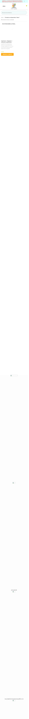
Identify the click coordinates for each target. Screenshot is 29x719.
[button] (7, 54)
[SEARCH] (25, 12)
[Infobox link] (14, 536)
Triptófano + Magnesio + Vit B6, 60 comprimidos (6, 41)
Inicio (2, 17)
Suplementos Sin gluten (5, 48)
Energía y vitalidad (4, 46)
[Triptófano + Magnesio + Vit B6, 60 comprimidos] (7, 33)
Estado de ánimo (9, 47)
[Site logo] (14, 6)
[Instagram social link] (26, 2)
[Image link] (14, 428)
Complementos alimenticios (6, 43)
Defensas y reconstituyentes (6, 44)
